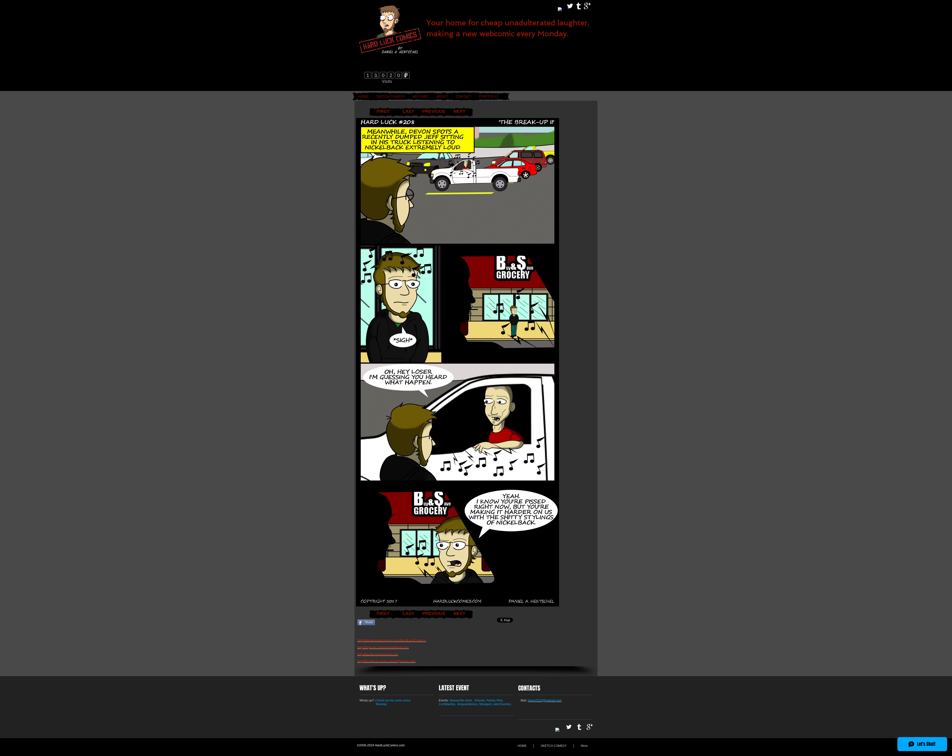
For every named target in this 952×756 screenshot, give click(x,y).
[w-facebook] (561, 10)
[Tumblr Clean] (578, 5)
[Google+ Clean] (587, 5)
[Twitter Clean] (569, 5)
